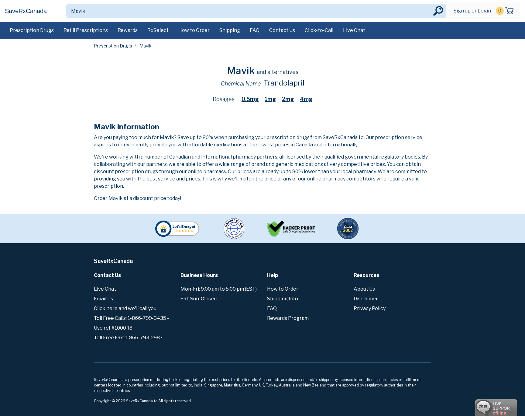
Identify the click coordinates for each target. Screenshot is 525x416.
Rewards (128, 30)
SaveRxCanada (26, 11)
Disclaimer (366, 299)
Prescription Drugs (32, 30)
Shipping (229, 30)
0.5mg (250, 99)
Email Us (103, 299)
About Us (364, 289)
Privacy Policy (370, 308)
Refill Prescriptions (85, 30)
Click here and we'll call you (125, 308)
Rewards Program (288, 318)
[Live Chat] (479, 405)
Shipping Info (282, 299)
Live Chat (354, 30)
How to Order (194, 30)
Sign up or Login (472, 11)
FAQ (254, 30)
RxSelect (158, 30)
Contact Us (282, 30)
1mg (270, 99)
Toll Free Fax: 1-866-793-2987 (128, 338)
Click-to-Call (319, 30)
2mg (288, 99)
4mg (306, 99)
